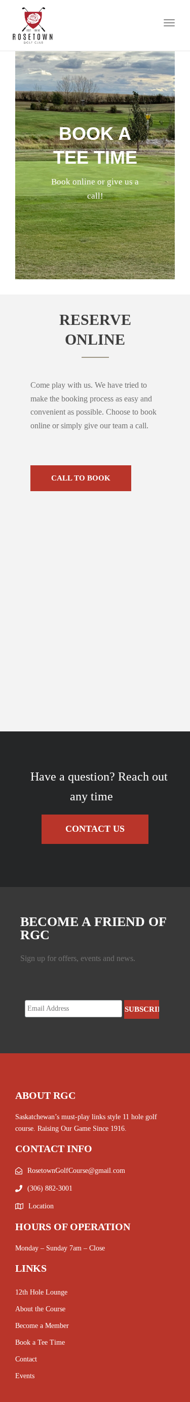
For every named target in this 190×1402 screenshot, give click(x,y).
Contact (26, 1359)
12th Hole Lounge (41, 1292)
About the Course (40, 1309)
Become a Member (42, 1326)
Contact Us (95, 829)
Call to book (80, 478)
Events (24, 1376)
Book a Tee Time (40, 1342)
